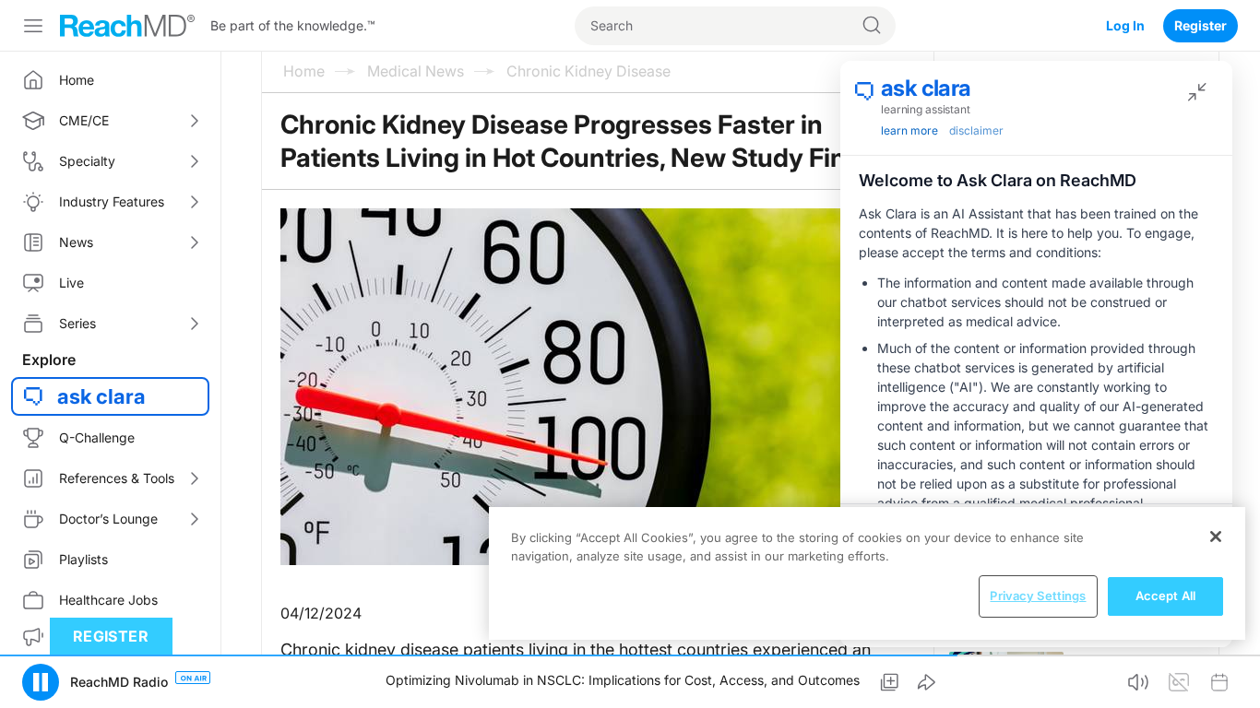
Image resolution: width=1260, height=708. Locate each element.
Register (1200, 25)
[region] (867, 573)
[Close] (1215, 536)
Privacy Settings (1038, 595)
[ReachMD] (127, 25)
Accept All (1165, 595)
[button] (40, 682)
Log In (1125, 25)
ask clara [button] (101, 396)
